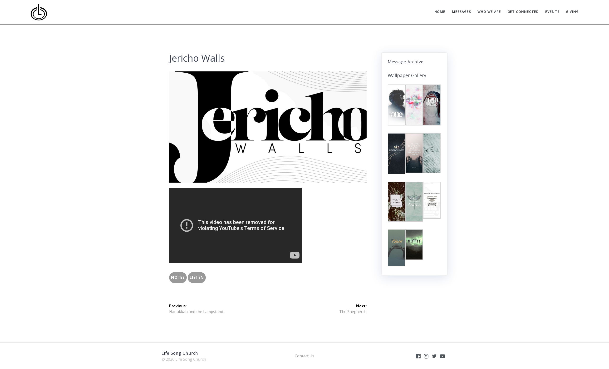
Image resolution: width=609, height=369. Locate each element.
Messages (461, 11)
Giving (572, 11)
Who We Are (489, 11)
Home (439, 11)
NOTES (178, 277)
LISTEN (197, 277)
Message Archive (405, 62)
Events (552, 11)
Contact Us (304, 356)
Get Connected (523, 11)
